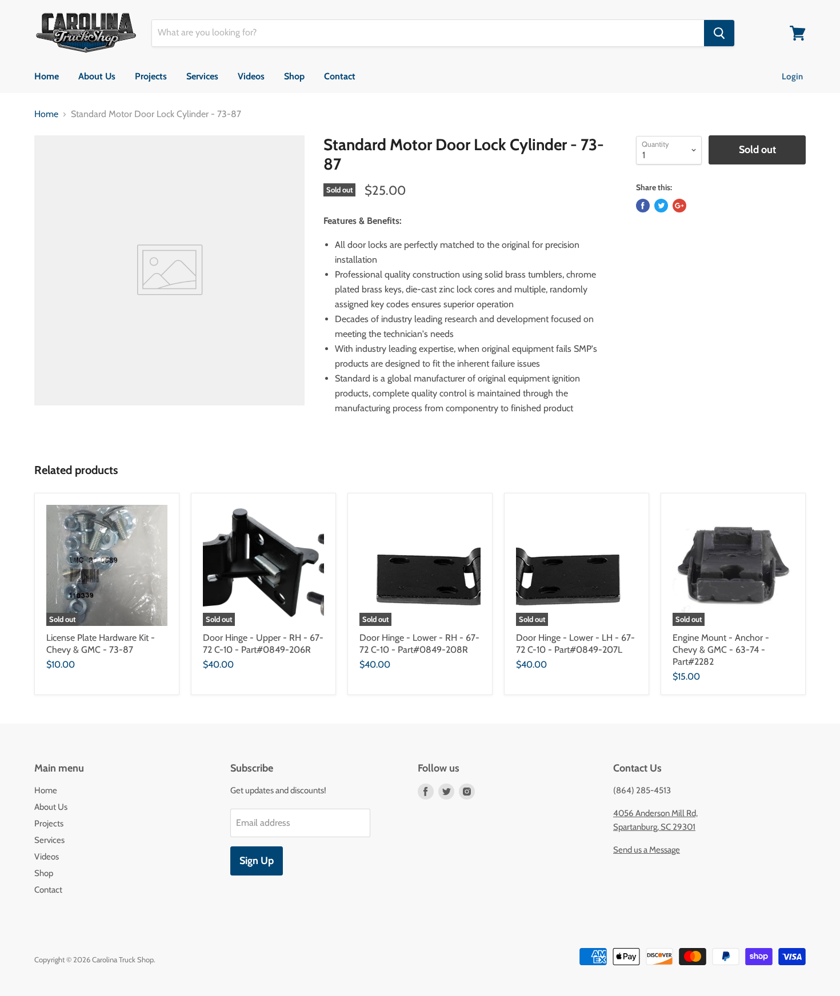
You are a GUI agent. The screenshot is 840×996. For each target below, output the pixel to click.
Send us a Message (646, 850)
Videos (251, 76)
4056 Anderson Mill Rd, (655, 813)
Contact (339, 76)
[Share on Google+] (679, 205)
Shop (294, 76)
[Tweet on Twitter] (661, 205)
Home (46, 76)
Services (202, 76)
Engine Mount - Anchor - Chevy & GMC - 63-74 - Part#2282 (721, 649)
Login (792, 76)
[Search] (719, 33)
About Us (96, 76)
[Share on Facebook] (643, 205)
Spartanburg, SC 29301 (654, 827)
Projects (151, 76)
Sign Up (256, 860)
